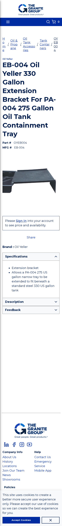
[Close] (51, 520)
